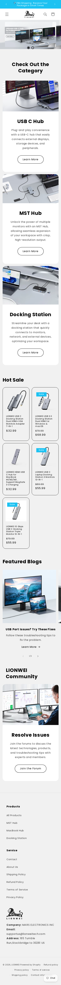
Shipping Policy (16, 874)
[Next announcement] (54, 4)
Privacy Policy (15, 897)
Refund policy (51, 964)
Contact (12, 859)
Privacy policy (21, 970)
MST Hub (12, 823)
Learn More (31, 159)
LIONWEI (16, 964)
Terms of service (41, 970)
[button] (7, 14)
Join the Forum (30, 768)
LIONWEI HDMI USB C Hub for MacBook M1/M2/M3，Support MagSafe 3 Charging (15, 478)
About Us (12, 867)
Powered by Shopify (30, 964)
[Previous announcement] (6, 4)
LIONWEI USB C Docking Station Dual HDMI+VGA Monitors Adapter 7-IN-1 (15, 421)
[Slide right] (37, 656)
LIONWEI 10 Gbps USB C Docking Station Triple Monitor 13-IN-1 (14, 530)
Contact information (42, 975)
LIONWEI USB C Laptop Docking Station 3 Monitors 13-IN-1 (45, 476)
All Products (14, 815)
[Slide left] (23, 656)
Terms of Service (17, 889)
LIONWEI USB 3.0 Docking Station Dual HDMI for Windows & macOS (44, 421)
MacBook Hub (15, 830)
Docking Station (17, 838)
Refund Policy (15, 882)
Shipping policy (20, 975)
